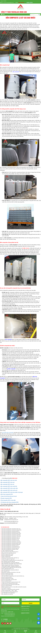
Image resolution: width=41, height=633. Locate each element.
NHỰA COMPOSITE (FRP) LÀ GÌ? (8, 568)
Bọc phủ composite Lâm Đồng (7, 555)
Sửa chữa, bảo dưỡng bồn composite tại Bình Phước (11, 543)
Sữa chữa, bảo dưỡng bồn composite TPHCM (10, 549)
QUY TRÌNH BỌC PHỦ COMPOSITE (8, 592)
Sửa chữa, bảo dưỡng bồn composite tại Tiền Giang (11, 536)
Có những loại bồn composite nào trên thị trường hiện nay (12, 560)
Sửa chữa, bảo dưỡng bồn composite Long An (10, 545)
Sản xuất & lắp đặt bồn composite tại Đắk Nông (10, 562)
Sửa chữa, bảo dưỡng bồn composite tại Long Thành (11, 542)
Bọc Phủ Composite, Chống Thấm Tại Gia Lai (10, 551)
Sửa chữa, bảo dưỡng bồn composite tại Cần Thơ (11, 537)
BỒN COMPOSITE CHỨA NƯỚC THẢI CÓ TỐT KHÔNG (12, 563)
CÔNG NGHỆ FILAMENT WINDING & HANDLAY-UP (11, 566)
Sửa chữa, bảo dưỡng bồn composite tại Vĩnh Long (11, 528)
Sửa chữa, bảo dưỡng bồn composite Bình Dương (11, 546)
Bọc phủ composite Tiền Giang (7, 573)
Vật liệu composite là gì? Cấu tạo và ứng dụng (10, 565)
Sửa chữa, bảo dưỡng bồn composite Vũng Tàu (10, 548)
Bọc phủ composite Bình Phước (7, 574)
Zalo (25, 632)
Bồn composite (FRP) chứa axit (7, 482)
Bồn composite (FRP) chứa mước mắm (9, 488)
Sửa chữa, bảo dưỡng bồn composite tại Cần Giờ (11, 538)
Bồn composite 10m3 (5, 571)
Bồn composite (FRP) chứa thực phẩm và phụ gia (12, 492)
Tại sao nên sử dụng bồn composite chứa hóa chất (11, 582)
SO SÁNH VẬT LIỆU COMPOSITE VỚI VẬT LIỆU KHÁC (11, 567)
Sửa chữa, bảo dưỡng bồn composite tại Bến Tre (10, 531)
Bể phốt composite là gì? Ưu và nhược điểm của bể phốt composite (14, 586)
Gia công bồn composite (6, 588)
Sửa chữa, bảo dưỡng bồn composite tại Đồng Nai (11, 544)
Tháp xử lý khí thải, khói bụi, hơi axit (9, 496)
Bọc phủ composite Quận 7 (7, 580)
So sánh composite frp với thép (7, 550)
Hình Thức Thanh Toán (25, 610)
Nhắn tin (15, 632)
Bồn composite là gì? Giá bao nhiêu (20, 18)
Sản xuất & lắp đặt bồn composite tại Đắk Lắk (10, 569)
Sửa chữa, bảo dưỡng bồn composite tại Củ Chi (10, 539)
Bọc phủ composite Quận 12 (7, 577)
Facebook (35, 632)
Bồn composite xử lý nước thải (7, 594)
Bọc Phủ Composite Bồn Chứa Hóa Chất (9, 579)
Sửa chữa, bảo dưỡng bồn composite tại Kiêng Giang (11, 529)
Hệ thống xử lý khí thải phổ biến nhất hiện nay (10, 557)
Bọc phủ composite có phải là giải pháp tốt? (10, 591)
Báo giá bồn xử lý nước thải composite (9, 552)
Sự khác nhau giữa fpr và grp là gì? (8, 559)
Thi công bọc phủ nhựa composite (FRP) (10, 502)
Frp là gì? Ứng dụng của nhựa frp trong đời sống (10, 584)
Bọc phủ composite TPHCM (7, 585)
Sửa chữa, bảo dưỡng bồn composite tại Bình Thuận (11, 533)
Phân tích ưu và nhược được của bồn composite (10, 589)
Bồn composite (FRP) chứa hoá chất (9, 480)
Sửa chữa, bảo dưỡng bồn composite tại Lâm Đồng (11, 534)
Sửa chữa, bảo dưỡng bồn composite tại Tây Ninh (11, 540)
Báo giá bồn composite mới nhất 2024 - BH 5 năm (11, 572)
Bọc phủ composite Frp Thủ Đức (7, 578)
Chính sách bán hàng (25, 608)
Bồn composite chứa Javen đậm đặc (8, 561)
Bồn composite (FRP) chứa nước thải (9, 486)
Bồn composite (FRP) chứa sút (7, 484)
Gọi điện (5, 632)
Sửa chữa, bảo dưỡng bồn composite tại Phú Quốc (11, 532)
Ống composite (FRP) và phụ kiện (8, 500)
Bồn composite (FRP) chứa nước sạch (9, 490)
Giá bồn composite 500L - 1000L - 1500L (9, 590)
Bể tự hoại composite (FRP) (7, 494)
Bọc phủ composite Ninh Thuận (7, 554)
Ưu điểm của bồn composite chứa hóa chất (9, 583)
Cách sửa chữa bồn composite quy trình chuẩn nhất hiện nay (13, 575)
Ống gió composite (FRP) (6, 498)
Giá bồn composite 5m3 (6, 556)
